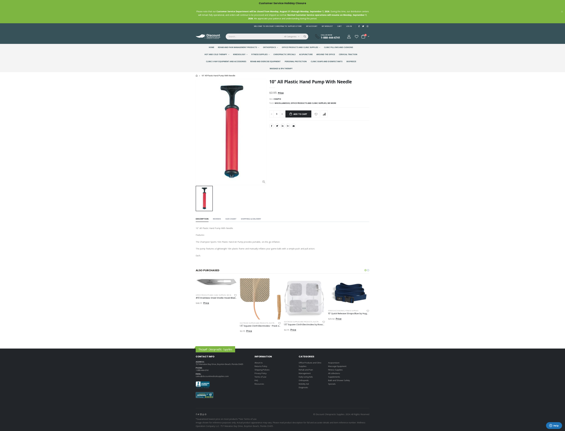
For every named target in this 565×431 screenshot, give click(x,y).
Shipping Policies (262, 369)
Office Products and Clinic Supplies (211, 295)
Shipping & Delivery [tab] (251, 218)
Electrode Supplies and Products (254, 323)
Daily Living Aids (306, 376)
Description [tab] (202, 218)
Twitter (277, 126)
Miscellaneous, (283, 103)
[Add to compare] (324, 114)
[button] (365, 270)
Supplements (334, 376)
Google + (288, 126)
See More (331, 103)
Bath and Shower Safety (339, 380)
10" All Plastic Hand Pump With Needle (310, 82)
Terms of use (260, 376)
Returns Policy (261, 366)
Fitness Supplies (351, 311)
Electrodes (274, 323)
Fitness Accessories (336, 311)
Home (197, 75)
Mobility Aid (304, 384)
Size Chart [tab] (230, 218)
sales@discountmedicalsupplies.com (212, 376)
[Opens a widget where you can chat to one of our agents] (554, 426)
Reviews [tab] (217, 218)
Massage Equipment (337, 366)
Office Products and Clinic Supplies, (309, 103)
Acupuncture (333, 362)
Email (293, 126)
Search (304, 36)
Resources (259, 384)
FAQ (256, 380)
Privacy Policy (261, 373)
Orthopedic (304, 380)
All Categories (290, 36)
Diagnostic (303, 387)
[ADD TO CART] (232, 283)
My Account (312, 26)
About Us (259, 362)
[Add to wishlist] (316, 114)
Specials (332, 384)
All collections (334, 373)
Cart (339, 26)
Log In (349, 26)
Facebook (271, 126)
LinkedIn (282, 126)
